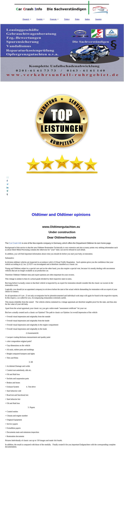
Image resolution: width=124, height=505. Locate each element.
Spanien (98, 19)
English (39, 19)
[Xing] (7, 191)
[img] (62, 8)
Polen (77, 19)
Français (53, 19)
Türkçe (67, 19)
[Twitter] (7, 184)
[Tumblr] (7, 194)
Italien (87, 19)
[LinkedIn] (7, 188)
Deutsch (26, 19)
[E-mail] (7, 177)
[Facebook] (7, 181)
